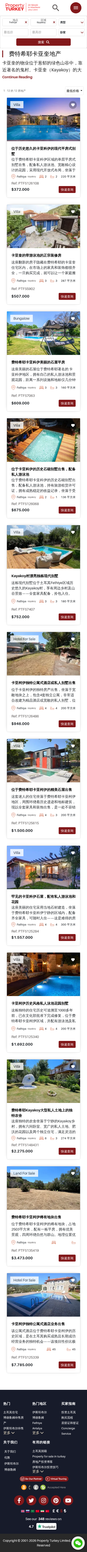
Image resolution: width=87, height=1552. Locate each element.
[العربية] (33, 1510)
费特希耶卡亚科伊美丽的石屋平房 (38, 362)
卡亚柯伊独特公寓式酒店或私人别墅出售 (43, 682)
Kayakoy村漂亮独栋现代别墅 (34, 576)
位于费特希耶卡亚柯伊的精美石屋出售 (41, 789)
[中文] (37, 1510)
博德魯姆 (10, 1469)
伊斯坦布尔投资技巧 (45, 1467)
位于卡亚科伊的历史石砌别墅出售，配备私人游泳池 (43, 472)
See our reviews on (43, 1519)
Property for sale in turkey (49, 1456)
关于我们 (10, 1451)
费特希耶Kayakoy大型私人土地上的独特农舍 (41, 1113)
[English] (23, 1510)
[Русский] (28, 1510)
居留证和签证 (70, 1423)
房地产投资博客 (42, 1461)
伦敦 (7, 1457)
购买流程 (67, 1417)
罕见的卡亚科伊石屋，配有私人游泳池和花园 (43, 899)
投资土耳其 (68, 1412)
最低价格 (73, 91)
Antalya (37, 1428)
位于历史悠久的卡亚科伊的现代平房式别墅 (43, 151)
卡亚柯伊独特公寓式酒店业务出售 (38, 1324)
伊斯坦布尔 (39, 1412)
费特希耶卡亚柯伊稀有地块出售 (36, 1217)
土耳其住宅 (10, 1412)
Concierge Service (68, 1430)
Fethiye (37, 1423)
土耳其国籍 (39, 1451)
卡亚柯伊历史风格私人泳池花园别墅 (39, 1003)
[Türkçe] (47, 1510)
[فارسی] (42, 1510)
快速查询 (67, 189)
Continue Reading (17, 77)
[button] (15, 22)
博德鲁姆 (38, 1417)
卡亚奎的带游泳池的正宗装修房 (36, 255)
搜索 (42, 42)
